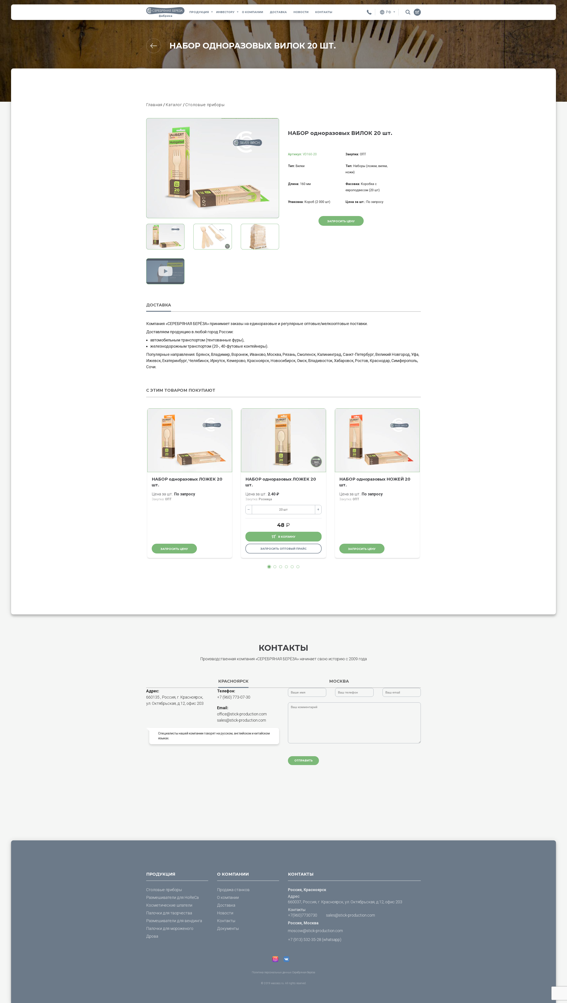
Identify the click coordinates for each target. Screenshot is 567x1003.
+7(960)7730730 (302, 915)
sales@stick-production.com (241, 720)
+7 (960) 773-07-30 (233, 697)
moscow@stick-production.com (315, 930)
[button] (269, 567)
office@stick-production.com (242, 714)
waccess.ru (277, 983)
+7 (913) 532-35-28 (304, 939)
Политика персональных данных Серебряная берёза (283, 972)
